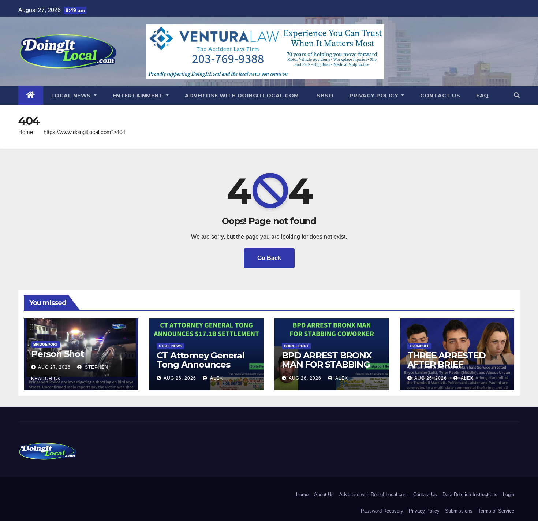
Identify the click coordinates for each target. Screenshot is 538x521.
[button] (517, 95)
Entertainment (139, 95)
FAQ (482, 95)
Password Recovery (382, 511)
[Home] (30, 95)
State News (170, 346)
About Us (324, 494)
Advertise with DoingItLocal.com (242, 95)
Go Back (269, 258)
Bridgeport (45, 344)
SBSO (324, 95)
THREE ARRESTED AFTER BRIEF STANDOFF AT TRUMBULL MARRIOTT (456, 369)
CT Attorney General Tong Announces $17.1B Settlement (200, 364)
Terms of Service (496, 511)
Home (25, 132)
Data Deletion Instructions (469, 494)
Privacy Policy (375, 95)
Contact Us (440, 95)
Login (508, 494)
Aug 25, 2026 (430, 378)
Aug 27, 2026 (54, 367)
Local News (72, 95)
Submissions (458, 511)
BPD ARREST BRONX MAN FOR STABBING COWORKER (327, 364)
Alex (216, 378)
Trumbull (419, 346)
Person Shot (57, 354)
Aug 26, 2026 (180, 378)
